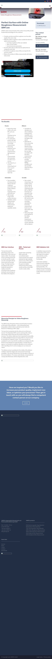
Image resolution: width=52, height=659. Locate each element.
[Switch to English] (48, 1)
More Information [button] (17, 68)
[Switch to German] (45, 1)
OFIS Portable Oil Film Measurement (35, 535)
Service (3, 544)
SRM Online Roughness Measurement (35, 530)
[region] (17, 366)
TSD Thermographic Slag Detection (35, 528)
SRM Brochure (42, 25)
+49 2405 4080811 (40, 54)
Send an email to (43, 45)
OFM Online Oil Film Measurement (34, 533)
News (2, 545)
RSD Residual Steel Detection (33, 526)
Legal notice (40, 657)
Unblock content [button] (17, 71)
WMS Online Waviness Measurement (35, 531)
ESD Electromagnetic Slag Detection (35, 525)
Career (3, 547)
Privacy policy (47, 657)
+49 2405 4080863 (40, 42)
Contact (26, 403)
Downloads (4, 550)
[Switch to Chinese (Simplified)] (50, 1)
